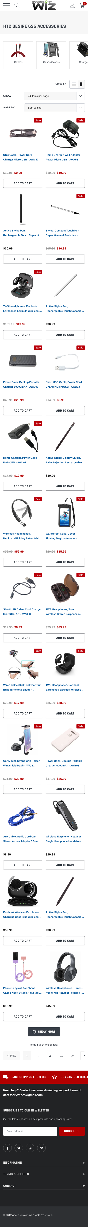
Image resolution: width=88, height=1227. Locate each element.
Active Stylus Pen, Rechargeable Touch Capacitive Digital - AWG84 (22, 233)
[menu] (6, 5)
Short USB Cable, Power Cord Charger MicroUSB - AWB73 (64, 384)
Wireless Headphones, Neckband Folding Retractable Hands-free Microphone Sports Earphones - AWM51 (22, 536)
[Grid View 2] (81, 84)
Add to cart (23, 183)
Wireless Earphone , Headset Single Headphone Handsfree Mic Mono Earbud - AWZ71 (63, 839)
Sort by (9, 107)
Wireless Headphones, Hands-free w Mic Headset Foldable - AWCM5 (64, 991)
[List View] (74, 84)
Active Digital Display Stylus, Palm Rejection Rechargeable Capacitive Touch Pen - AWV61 (64, 460)
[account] (72, 5)
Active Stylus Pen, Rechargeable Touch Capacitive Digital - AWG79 (65, 309)
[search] (17, 5)
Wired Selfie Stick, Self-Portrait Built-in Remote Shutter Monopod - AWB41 (22, 688)
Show (7, 95)
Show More (46, 1031)
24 (73, 1055)
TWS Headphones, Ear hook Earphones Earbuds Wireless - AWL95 (21, 309)
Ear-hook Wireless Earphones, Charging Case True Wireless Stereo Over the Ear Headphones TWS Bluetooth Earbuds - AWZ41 (21, 915)
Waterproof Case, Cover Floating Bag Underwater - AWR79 (61, 536)
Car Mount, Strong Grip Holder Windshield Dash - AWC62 (21, 763)
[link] (22, 133)
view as (61, 84)
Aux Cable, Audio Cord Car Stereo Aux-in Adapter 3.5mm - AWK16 (22, 839)
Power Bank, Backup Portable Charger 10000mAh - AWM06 (21, 384)
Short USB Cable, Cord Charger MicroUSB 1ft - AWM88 (22, 612)
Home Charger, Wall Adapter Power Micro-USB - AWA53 (63, 157)
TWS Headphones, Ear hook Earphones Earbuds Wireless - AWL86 (64, 688)
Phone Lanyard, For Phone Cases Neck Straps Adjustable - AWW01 (22, 991)
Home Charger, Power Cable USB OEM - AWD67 (20, 460)
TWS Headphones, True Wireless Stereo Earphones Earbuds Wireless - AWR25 (62, 612)
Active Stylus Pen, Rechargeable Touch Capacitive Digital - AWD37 (65, 915)
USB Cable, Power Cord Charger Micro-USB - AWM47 (20, 157)
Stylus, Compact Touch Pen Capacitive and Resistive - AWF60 (62, 233)
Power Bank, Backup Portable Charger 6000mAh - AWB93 (64, 763)
